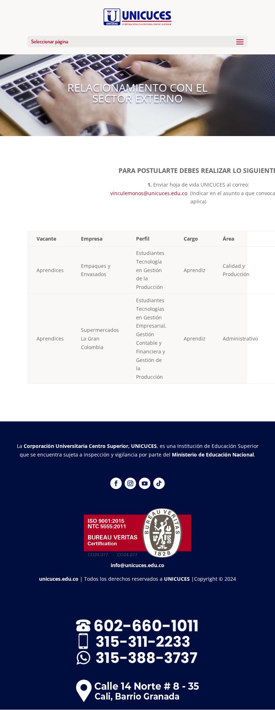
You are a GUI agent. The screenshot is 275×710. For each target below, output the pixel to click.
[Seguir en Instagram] (130, 483)
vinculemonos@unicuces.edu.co (148, 193)
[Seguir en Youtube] (144, 483)
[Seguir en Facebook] (116, 483)
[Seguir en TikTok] (159, 483)
